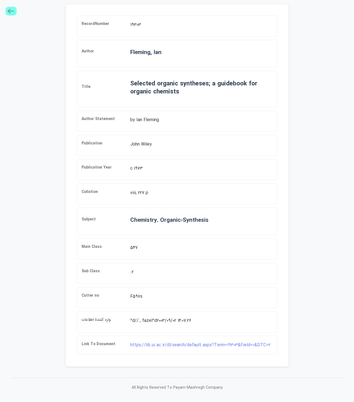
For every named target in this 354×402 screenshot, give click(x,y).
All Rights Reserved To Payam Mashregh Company (177, 388)
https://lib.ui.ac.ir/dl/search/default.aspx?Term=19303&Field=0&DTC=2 (200, 345)
